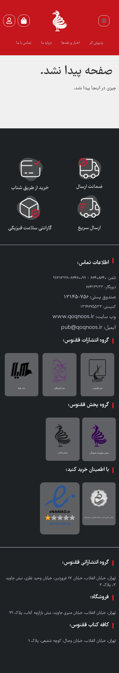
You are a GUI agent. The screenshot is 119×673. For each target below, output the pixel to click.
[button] (103, 20)
